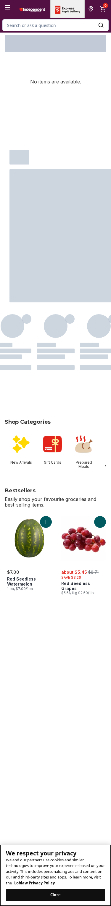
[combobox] (55, 25)
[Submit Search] (101, 25)
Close (55, 894)
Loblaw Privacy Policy (34, 883)
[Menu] (7, 7)
